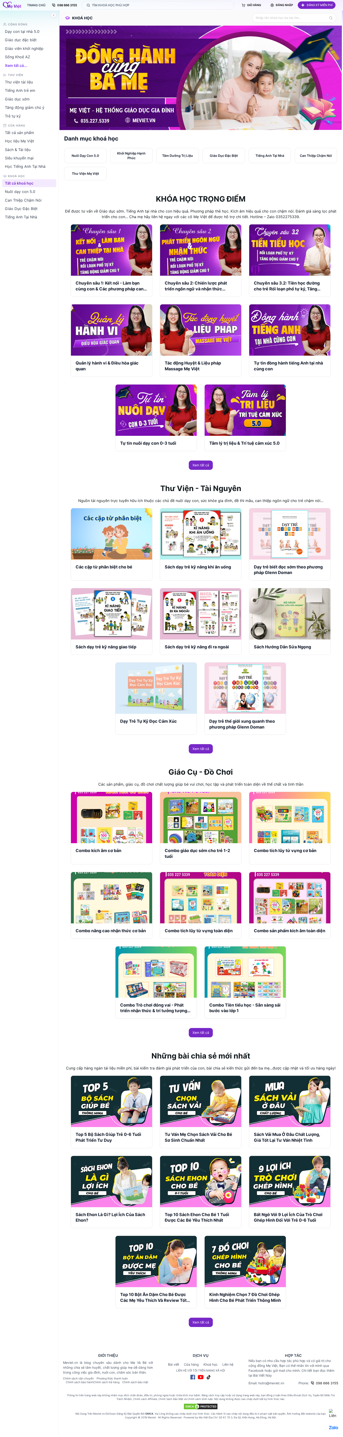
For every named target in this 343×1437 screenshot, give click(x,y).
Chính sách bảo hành (79, 1382)
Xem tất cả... (16, 65)
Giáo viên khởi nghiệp (24, 48)
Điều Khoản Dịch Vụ (299, 1395)
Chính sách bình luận (200, 1399)
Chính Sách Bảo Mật (170, 1399)
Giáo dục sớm (17, 98)
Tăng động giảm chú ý (24, 107)
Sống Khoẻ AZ (17, 57)
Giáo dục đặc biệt (21, 40)
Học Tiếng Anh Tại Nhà (25, 166)
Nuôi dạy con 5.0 (20, 191)
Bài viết (173, 1364)
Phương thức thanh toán (112, 1378)
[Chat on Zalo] (333, 1427)
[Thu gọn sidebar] (53, 15)
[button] (317, 5)
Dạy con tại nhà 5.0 (22, 31)
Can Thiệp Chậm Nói (23, 200)
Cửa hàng (191, 1364)
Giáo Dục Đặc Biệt (21, 208)
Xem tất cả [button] (200, 465)
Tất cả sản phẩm (19, 132)
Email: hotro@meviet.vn (266, 1383)
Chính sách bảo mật (135, 1382)
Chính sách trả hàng (106, 1382)
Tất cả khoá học (19, 183)
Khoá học (82, 18)
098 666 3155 (67, 5)
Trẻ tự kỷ (13, 115)
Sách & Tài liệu (18, 149)
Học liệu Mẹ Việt (19, 141)
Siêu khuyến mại (19, 158)
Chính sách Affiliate (145, 1399)
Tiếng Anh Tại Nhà (21, 217)
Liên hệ (227, 1364)
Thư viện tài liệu (19, 82)
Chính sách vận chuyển (78, 1378)
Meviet (152, 1417)
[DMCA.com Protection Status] (200, 1406)
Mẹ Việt (203, 1417)
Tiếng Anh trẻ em (20, 90)
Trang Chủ (36, 5)
